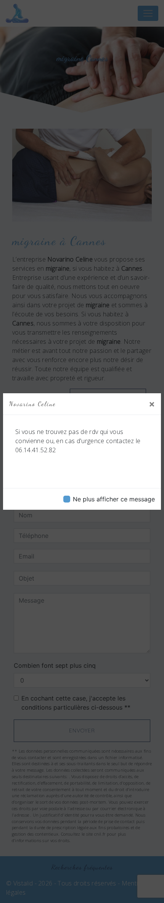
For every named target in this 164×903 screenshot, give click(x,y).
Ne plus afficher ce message (114, 499)
